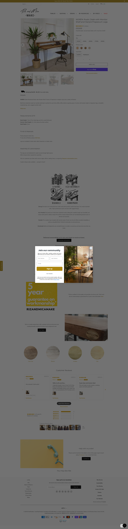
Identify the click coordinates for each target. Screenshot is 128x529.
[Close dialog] (91, 248)
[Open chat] (125, 526)
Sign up (49, 269)
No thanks (50, 273)
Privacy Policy (56, 279)
